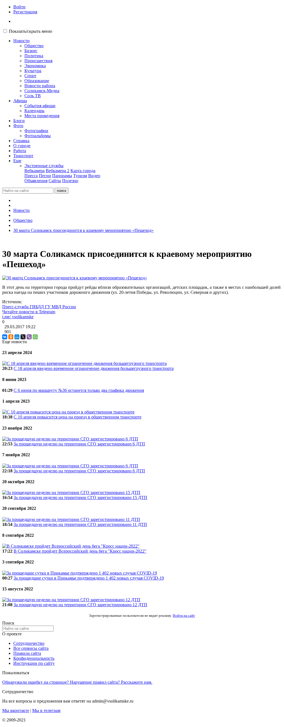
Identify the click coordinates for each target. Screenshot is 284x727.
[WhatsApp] (35, 336)
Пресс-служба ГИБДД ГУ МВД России (39, 306)
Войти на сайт (184, 615)
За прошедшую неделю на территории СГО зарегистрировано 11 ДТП (80, 524)
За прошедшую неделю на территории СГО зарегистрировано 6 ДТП (79, 444)
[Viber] (29, 336)
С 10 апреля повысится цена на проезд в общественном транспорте (77, 417)
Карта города (82, 170)
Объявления (35, 180)
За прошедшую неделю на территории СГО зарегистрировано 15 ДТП (80, 497)
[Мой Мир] (16, 336)
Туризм (80, 175)
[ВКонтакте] (4, 336)
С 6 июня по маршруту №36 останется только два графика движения (79, 390)
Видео (94, 175)
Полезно (70, 180)
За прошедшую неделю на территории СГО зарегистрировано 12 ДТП (80, 604)
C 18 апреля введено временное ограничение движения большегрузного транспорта (94, 368)
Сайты (55, 180)
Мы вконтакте (15, 710)
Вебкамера (34, 170)
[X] (23, 336)
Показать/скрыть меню (30, 31)
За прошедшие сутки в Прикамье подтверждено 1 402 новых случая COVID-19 (89, 578)
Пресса (31, 175)
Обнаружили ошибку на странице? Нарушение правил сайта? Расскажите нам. (77, 682)
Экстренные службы (44, 165)
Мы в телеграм (46, 710)
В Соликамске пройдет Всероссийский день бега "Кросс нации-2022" (80, 551)
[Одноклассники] (10, 336)
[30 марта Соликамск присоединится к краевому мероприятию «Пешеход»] (74, 277)
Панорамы (62, 175)
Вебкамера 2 (57, 170)
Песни (45, 175)
